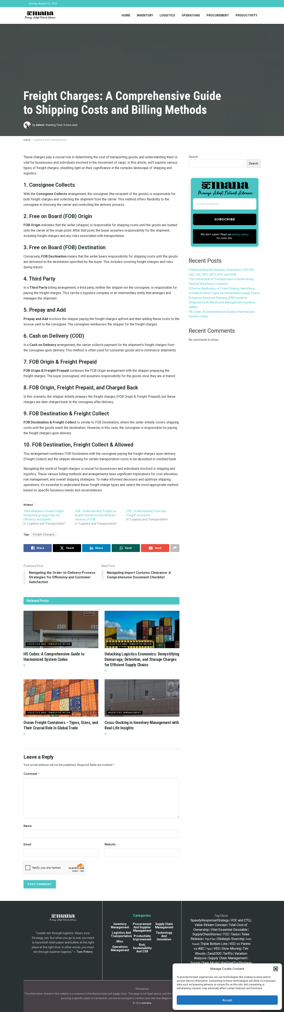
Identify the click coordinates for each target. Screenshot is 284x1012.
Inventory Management (124, 712)
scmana (146, 1003)
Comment (31, 774)
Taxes (235, 934)
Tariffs (228, 954)
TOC (226, 934)
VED (217, 949)
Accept (227, 1000)
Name (27, 826)
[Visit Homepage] (40, 15)
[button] (276, 969)
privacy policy (240, 234)
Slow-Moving (231, 949)
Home (126, 15)
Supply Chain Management (164, 925)
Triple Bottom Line (214, 944)
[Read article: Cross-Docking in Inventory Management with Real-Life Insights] (142, 698)
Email (27, 844)
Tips (209, 948)
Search (193, 156)
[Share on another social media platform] (174, 548)
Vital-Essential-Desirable (229, 930)
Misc (119, 941)
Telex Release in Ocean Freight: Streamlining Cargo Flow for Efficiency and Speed (43, 515)
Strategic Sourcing (230, 939)
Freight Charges (43, 534)
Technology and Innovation (164, 936)
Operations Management (120, 948)
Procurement (218, 15)
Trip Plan (210, 939)
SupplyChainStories (207, 934)
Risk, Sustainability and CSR (142, 948)
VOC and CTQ (240, 920)
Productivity (246, 15)
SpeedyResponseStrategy (209, 920)
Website (110, 844)
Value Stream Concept (211, 925)
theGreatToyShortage (236, 963)
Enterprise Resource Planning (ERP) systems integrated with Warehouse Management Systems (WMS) (222, 302)
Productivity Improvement (142, 937)
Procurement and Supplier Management (142, 927)
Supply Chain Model (204, 963)
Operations (191, 15)
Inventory (145, 15)
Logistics (167, 15)
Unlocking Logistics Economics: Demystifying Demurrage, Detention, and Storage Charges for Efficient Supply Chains (142, 659)
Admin (40, 124)
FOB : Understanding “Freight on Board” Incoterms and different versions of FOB (95, 515)
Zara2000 (214, 954)
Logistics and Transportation (50, 140)
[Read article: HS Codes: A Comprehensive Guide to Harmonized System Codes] (60, 629)
